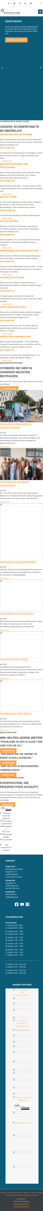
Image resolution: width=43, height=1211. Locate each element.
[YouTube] (22, 904)
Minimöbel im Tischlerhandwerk (18, 562)
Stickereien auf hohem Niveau (17, 613)
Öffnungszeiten (16, 40)
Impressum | (21, 1199)
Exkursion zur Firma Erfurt (16, 713)
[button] (41, 3)
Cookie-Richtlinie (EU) (21, 1207)
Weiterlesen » (5, 446)
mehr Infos (7, 160)
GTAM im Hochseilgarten (14, 659)
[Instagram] (27, 904)
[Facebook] (17, 904)
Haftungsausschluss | (21, 1204)
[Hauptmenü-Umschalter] (40, 11)
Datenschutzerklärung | (21, 1201)
